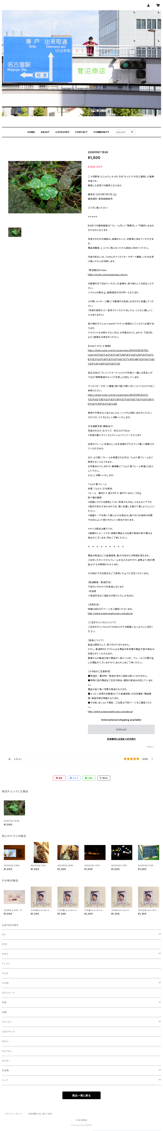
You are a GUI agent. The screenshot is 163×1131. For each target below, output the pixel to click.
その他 (5, 983)
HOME (31, 132)
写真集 (5, 1070)
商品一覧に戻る (81, 1095)
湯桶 (4, 1012)
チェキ (5, 973)
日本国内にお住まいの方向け (121, 739)
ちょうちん (7, 1051)
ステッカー (7, 1021)
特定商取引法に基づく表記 (40, 1114)
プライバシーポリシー (13, 1114)
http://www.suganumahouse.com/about (110, 613)
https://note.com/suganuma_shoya (108, 274)
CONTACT (81, 132)
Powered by (78, 1125)
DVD (4, 944)
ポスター (6, 1060)
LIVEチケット (8, 1031)
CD (3, 934)
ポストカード (8, 992)
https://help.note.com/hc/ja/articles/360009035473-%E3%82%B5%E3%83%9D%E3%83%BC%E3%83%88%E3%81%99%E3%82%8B (121, 399)
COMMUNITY (101, 132)
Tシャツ (6, 963)
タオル (5, 954)
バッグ (5, 1080)
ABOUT (45, 132)
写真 (4, 1002)
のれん (5, 1041)
